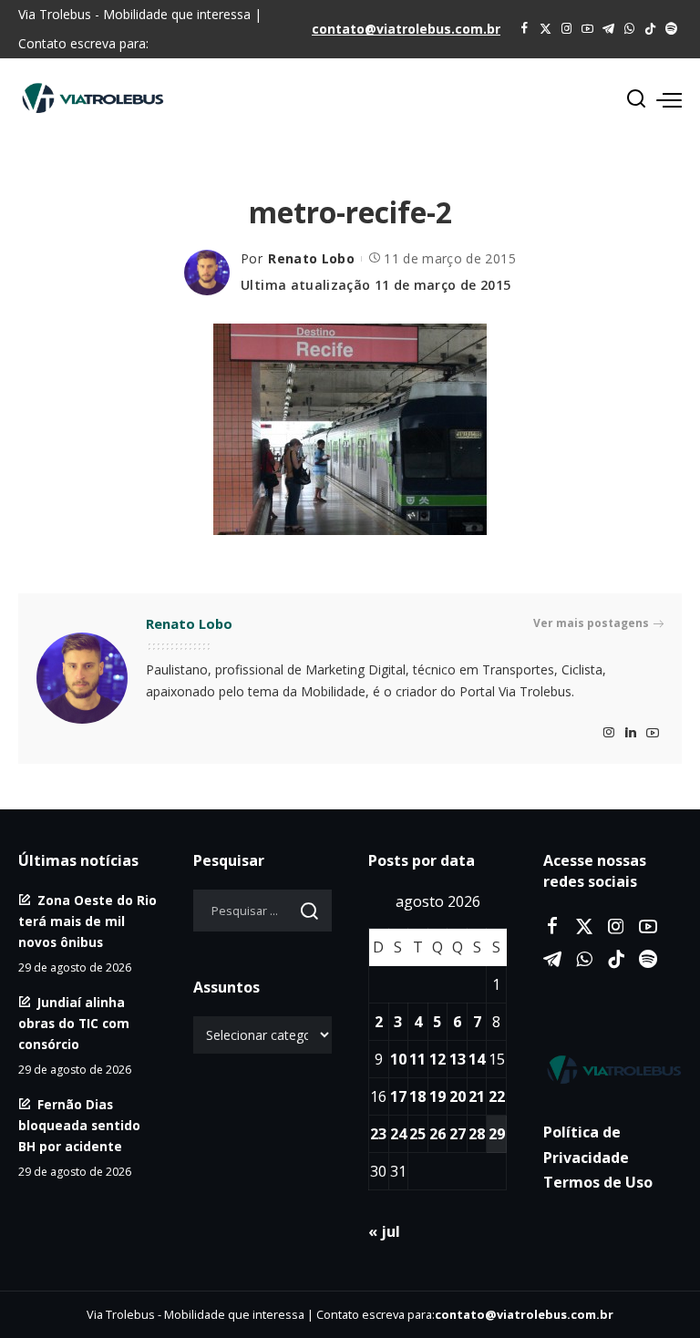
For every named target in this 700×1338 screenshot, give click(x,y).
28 (476, 1134)
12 (437, 1059)
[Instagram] (566, 29)
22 (497, 1096)
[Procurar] (636, 99)
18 (417, 1096)
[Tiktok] (650, 29)
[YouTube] (587, 29)
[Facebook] (524, 29)
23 (378, 1134)
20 (457, 1096)
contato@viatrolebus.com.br (406, 28)
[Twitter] (545, 29)
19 (437, 1096)
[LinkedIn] (631, 733)
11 (417, 1059)
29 (497, 1134)
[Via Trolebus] (612, 1070)
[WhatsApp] (629, 29)
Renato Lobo (311, 258)
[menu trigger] (669, 99)
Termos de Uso (598, 1182)
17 (398, 1096)
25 (417, 1134)
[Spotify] (671, 29)
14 (476, 1059)
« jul (384, 1231)
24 (398, 1134)
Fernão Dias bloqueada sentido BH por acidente (79, 1125)
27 (457, 1134)
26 (437, 1134)
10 (398, 1059)
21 (476, 1096)
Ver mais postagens (591, 623)
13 (457, 1059)
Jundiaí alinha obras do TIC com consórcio (73, 1023)
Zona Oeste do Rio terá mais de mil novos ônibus (87, 921)
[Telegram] (608, 29)
